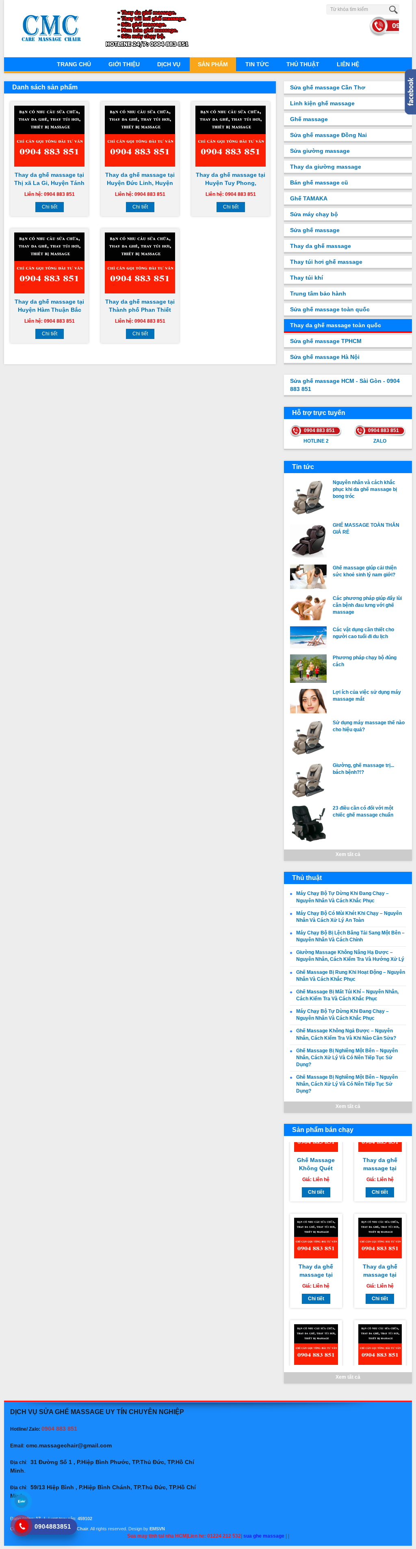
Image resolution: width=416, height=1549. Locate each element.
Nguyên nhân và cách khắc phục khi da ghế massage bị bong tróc (365, 489)
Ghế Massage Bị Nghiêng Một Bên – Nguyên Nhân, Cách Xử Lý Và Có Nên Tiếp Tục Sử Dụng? (347, 1057)
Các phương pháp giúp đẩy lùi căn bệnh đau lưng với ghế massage (367, 605)
